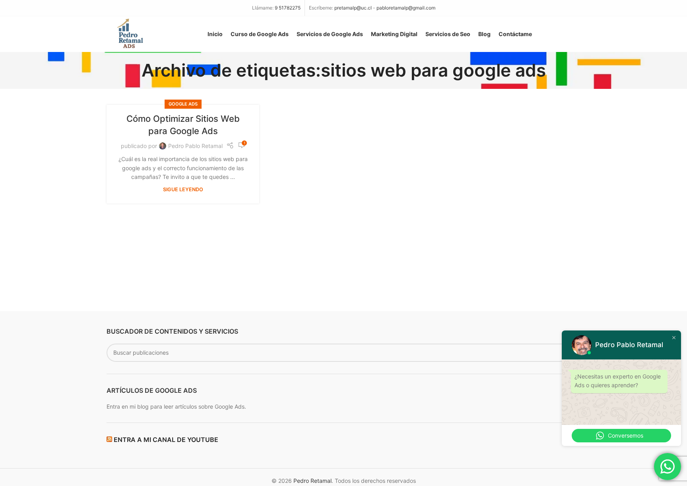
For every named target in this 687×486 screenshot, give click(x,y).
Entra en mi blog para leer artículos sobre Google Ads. (176, 406)
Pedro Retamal (312, 480)
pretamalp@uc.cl (353, 8)
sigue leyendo (183, 189)
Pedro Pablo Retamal (195, 145)
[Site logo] (129, 33)
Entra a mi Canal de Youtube (166, 440)
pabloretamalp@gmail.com (405, 8)
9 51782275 (288, 8)
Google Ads (183, 104)
